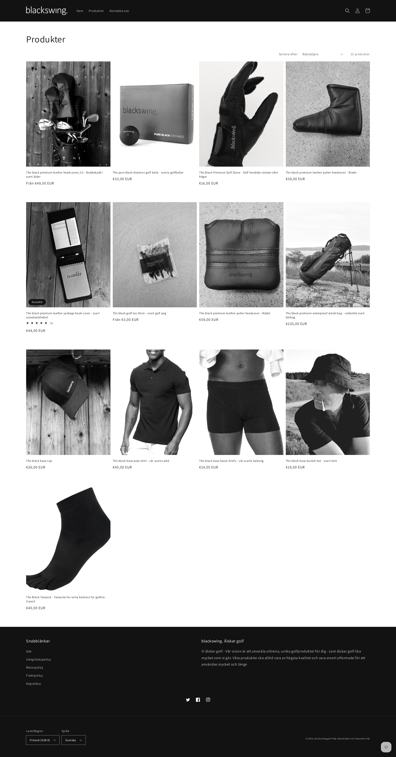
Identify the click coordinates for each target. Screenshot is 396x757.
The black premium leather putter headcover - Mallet (234, 313)
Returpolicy (34, 667)
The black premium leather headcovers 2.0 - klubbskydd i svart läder (64, 175)
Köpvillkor (33, 684)
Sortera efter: (288, 54)
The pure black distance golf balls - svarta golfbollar (148, 172)
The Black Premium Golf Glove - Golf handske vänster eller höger (238, 175)
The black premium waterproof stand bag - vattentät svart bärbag (325, 315)
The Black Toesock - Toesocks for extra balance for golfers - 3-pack (66, 599)
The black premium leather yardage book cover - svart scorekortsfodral (62, 315)
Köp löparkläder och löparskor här (351, 738)
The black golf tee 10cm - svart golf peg (139, 313)
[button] (347, 11)
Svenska (70, 740)
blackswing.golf (323, 738)
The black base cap (39, 461)
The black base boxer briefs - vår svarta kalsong (231, 461)
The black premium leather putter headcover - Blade (321, 172)
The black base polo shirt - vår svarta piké (141, 461)
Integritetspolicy (38, 659)
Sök (29, 651)
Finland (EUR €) (40, 740)
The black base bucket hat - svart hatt (311, 461)
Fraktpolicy (34, 675)
